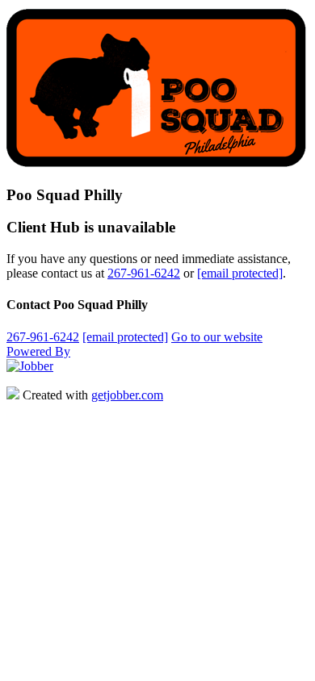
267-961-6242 (143, 273)
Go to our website (216, 337)
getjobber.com (127, 395)
